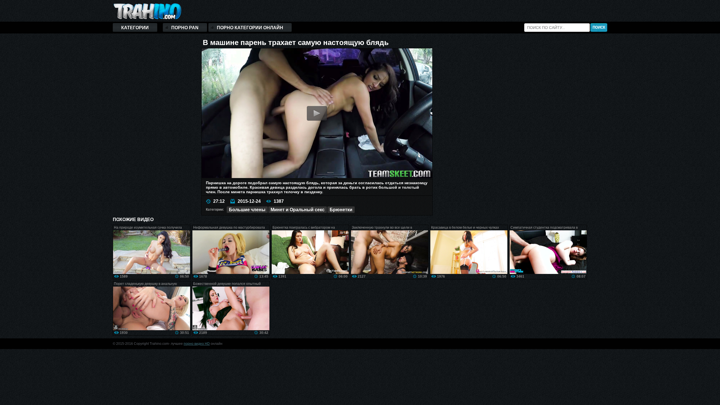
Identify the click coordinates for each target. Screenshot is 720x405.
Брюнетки (341, 209)
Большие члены (247, 209)
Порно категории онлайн (250, 27)
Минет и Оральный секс (298, 209)
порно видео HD (197, 344)
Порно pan (185, 27)
